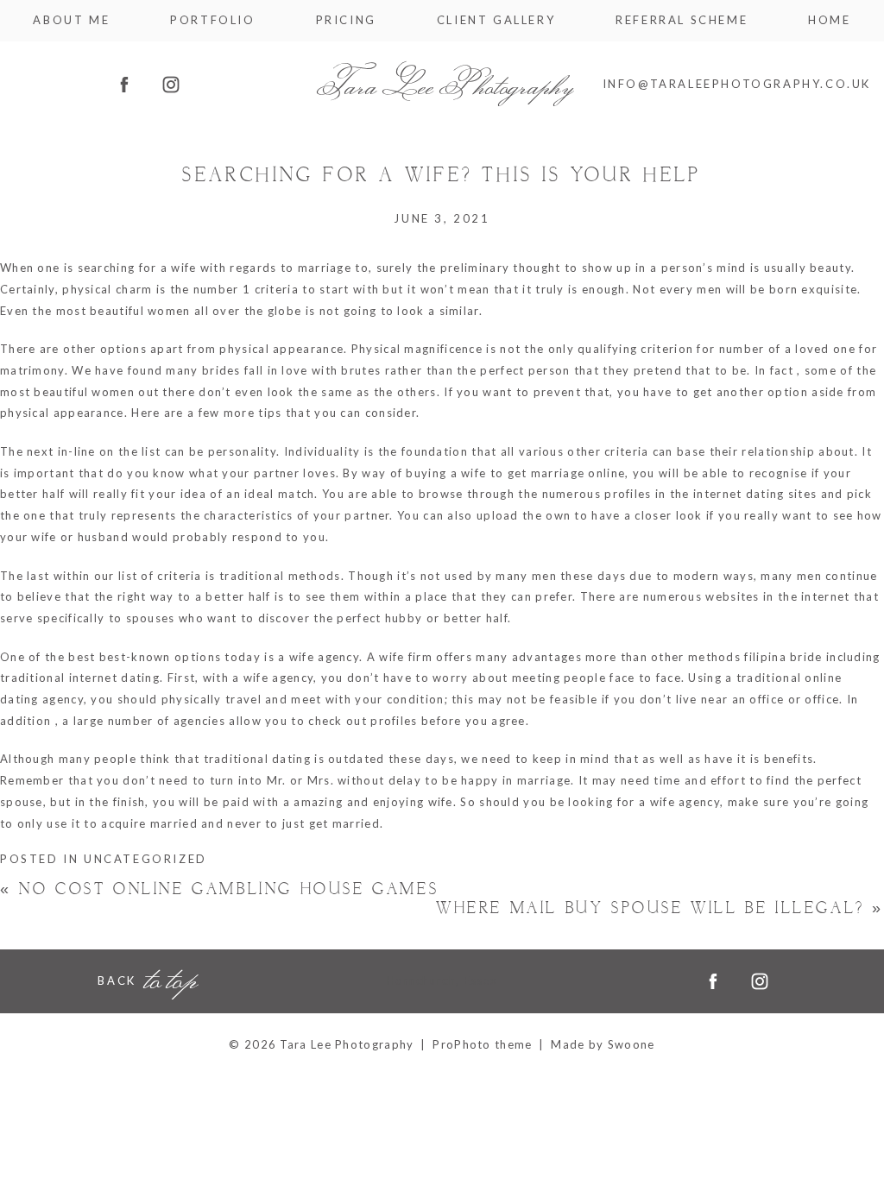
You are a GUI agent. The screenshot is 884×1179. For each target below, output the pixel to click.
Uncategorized (145, 859)
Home (829, 20)
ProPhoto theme (482, 1044)
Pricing (346, 20)
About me (71, 20)
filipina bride (783, 657)
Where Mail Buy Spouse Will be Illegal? (660, 908)
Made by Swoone (602, 1044)
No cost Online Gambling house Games (219, 889)
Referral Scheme (682, 20)
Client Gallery (496, 20)
